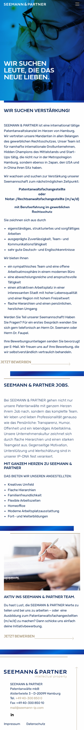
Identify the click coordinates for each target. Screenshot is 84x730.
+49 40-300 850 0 (29, 698)
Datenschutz (35, 724)
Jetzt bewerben (15, 362)
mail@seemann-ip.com (27, 707)
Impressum (12, 724)
